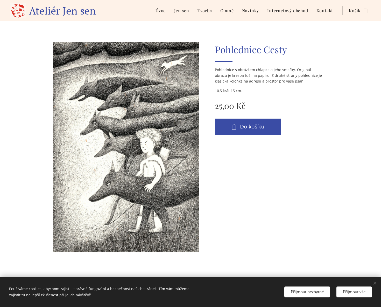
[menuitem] (162, 10)
